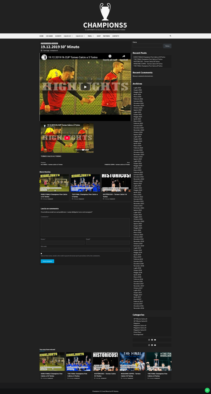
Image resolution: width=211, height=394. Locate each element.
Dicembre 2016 (138, 306)
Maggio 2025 (138, 117)
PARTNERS (106, 36)
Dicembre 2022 (138, 177)
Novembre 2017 (139, 286)
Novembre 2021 (139, 203)
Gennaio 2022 (138, 199)
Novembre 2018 (139, 266)
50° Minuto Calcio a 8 (45, 188)
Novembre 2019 (139, 241)
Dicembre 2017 (138, 284)
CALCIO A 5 (67, 36)
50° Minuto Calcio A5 (46, 43)
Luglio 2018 (137, 268)
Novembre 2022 (139, 179)
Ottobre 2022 (138, 181)
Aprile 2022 (137, 192)
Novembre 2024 (139, 130)
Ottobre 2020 (138, 219)
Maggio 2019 (138, 252)
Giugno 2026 (138, 90)
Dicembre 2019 (138, 239)
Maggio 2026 (138, 92)
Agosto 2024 (138, 134)
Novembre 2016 (139, 308)
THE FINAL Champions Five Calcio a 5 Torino (148, 59)
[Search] (170, 35)
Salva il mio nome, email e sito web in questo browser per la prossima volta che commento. (70, 256)
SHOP (99, 36)
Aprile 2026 (137, 94)
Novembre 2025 (139, 105)
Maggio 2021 (138, 217)
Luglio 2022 (137, 186)
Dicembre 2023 (138, 152)
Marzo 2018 (137, 277)
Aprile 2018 (137, 275)
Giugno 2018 (138, 270)
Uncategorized (138, 334)
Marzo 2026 (137, 97)
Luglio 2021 (137, 212)
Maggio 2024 (138, 141)
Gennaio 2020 (138, 237)
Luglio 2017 (137, 290)
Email (88, 239)
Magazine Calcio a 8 (113, 188)
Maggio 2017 (138, 295)
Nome (43, 239)
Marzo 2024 (137, 146)
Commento (45, 217)
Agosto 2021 (138, 210)
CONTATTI (115, 36)
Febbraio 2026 (138, 99)
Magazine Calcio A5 (107, 190)
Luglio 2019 (137, 248)
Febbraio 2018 (138, 279)
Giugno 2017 (138, 292)
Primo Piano (54, 43)
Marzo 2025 (137, 121)
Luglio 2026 (137, 88)
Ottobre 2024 (138, 132)
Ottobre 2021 (138, 206)
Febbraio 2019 (138, 259)
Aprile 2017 (137, 297)
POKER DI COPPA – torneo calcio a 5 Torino (117, 163)
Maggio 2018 (138, 272)
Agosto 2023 (138, 159)
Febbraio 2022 (138, 197)
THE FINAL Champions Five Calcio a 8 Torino (148, 66)
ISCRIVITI (58, 36)
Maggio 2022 (138, 190)
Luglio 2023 (137, 161)
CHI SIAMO (49, 36)
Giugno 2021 (138, 215)
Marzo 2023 (137, 170)
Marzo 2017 (137, 299)
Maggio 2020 (138, 228)
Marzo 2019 (137, 257)
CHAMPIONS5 (105, 25)
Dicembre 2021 (138, 201)
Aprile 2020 (137, 230)
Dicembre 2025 (138, 103)
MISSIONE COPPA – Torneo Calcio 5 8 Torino (148, 64)
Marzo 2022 (137, 194)
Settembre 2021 (139, 208)
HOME (42, 36)
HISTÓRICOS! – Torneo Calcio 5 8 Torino (147, 61)
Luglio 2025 (137, 112)
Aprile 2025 (137, 119)
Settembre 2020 (139, 221)
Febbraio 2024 (138, 148)
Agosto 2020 (138, 223)
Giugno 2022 (138, 188)
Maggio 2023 (138, 166)
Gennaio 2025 (138, 125)
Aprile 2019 (137, 255)
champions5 (54, 50)
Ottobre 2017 (138, 288)
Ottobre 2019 (138, 243)
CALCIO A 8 (79, 36)
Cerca (135, 42)
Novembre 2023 (139, 154)
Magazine (105, 188)
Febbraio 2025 (138, 123)
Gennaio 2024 (138, 150)
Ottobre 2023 (138, 157)
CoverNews (105, 391)
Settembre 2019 (139, 246)
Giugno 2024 (138, 139)
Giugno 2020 (138, 226)
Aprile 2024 (137, 143)
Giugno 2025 (138, 114)
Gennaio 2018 (138, 281)
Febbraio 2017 (138, 301)
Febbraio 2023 (138, 172)
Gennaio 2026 (138, 101)
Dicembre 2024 (138, 128)
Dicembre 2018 (138, 263)
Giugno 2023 (138, 163)
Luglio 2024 (137, 137)
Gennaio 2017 (138, 304)
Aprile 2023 (137, 168)
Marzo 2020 (137, 232)
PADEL (90, 36)
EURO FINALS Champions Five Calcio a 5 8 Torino (149, 57)
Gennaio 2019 (138, 261)
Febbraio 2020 (138, 235)
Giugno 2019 (138, 250)
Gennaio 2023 (138, 174)
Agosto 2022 (138, 183)
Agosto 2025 (138, 110)
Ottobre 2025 (138, 108)
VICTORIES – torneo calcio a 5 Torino (52, 163)
